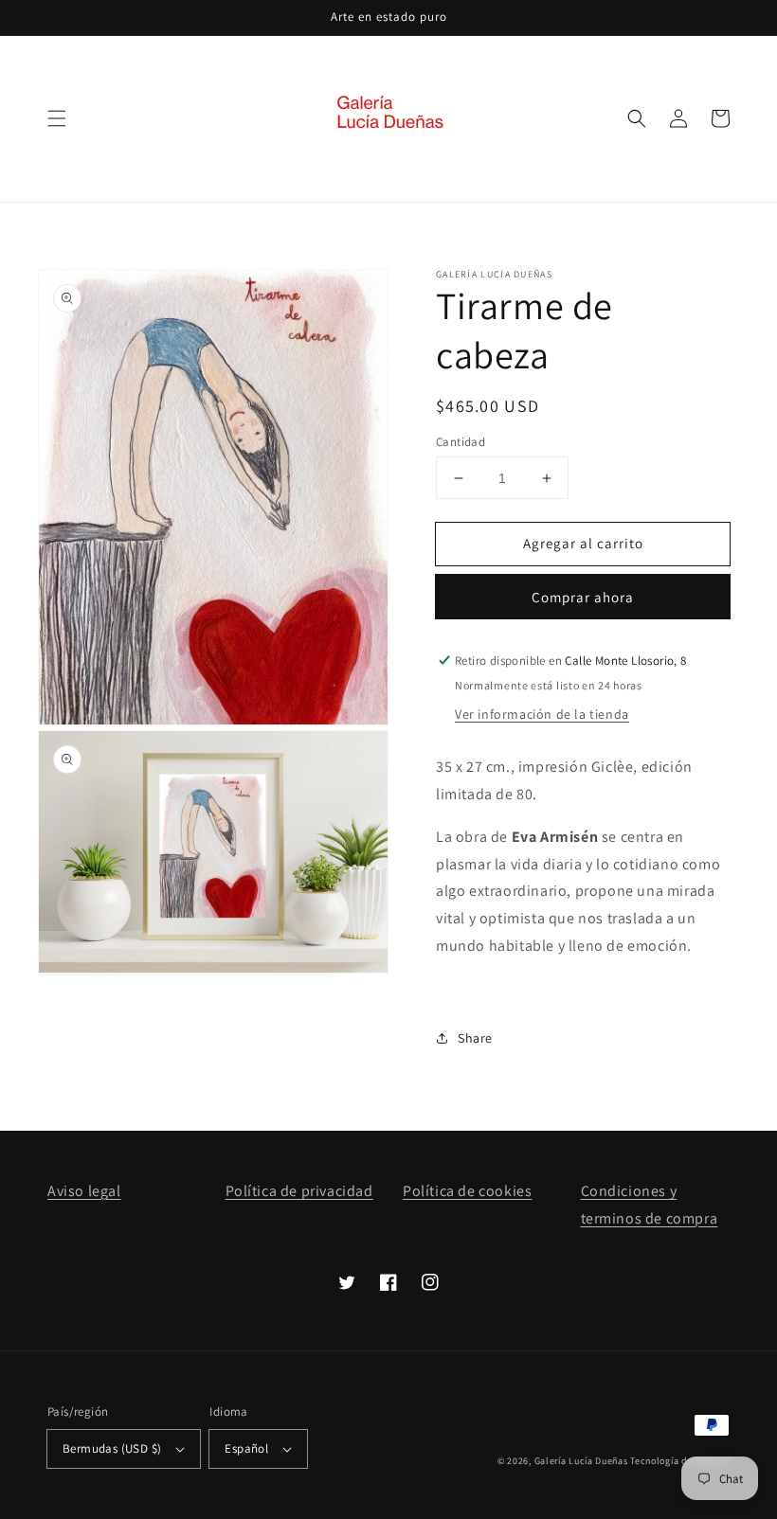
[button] (57, 118)
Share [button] (475, 1037)
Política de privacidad (299, 1191)
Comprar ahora (583, 597)
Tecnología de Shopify (680, 1461)
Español (246, 1448)
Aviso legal (84, 1191)
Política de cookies (467, 1191)
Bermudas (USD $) (112, 1448)
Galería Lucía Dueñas (581, 1461)
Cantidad (460, 442)
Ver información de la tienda (542, 714)
